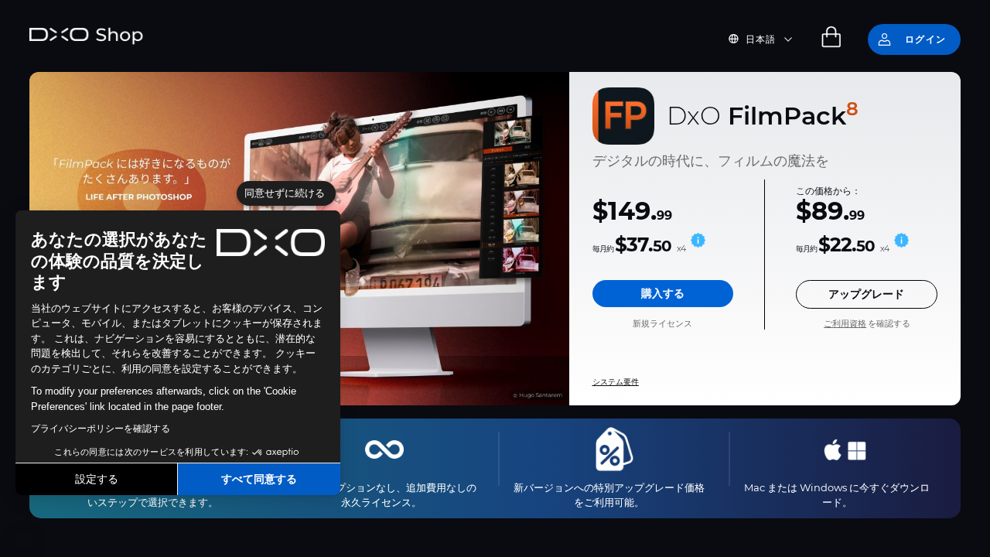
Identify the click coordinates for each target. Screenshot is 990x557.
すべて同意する (259, 479)
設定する (96, 479)
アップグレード (866, 294)
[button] (23, 540)
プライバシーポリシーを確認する (100, 428)
